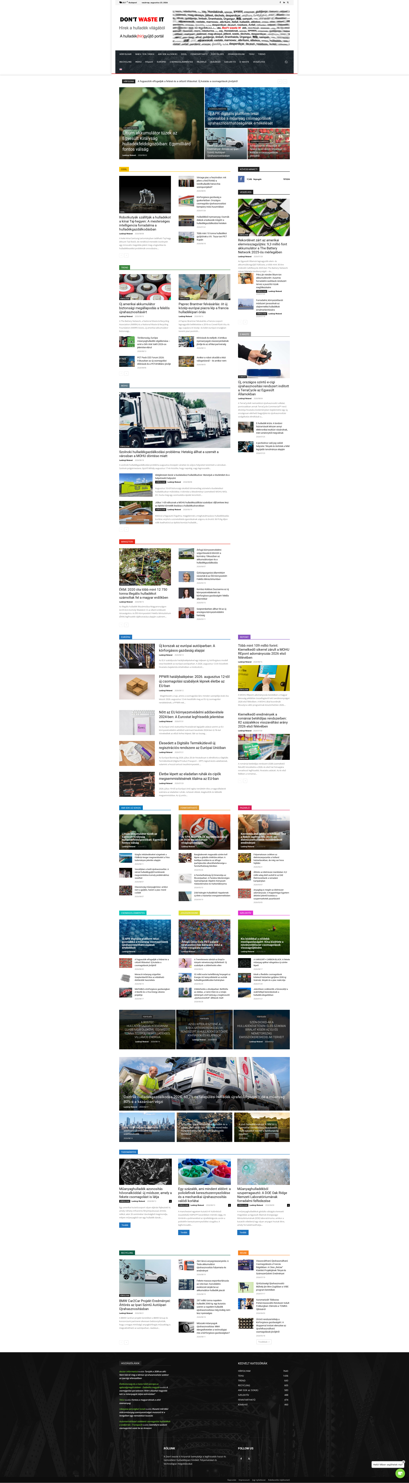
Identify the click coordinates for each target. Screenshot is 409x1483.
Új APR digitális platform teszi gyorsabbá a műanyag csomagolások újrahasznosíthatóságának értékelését (145, 943)
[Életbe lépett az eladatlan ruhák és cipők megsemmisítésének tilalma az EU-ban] (137, 784)
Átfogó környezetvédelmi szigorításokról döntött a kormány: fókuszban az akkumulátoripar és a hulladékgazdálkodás (209, 556)
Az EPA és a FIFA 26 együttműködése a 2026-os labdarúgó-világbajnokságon (204, 839)
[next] (285, 81)
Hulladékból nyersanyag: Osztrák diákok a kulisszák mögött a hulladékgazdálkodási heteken (213, 220)
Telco (121, 1399)
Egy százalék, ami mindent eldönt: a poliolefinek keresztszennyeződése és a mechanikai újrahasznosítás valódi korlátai (204, 1195)
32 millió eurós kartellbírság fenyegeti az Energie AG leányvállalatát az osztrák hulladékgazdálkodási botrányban (212, 977)
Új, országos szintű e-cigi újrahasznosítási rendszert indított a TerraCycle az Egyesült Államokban (263, 388)
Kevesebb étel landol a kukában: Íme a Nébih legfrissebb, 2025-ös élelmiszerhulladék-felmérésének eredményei (263, 838)
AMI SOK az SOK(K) (130, 128)
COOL (122, 212)
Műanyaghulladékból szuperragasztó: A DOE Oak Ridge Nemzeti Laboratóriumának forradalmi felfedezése (262, 1195)
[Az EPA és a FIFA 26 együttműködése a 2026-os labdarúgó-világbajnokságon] (204, 832)
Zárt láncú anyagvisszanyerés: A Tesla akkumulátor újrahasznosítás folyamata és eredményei (187, 81)
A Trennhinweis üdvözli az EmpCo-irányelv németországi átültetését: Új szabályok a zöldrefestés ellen (210, 962)
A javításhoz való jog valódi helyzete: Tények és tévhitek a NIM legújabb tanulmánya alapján (272, 446)
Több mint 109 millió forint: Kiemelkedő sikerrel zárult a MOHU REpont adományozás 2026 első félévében (263, 651)
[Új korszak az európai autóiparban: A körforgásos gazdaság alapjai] (137, 656)
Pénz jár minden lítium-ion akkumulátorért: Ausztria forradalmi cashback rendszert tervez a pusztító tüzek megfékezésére (271, 281)
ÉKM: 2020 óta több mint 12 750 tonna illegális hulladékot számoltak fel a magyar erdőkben (143, 593)
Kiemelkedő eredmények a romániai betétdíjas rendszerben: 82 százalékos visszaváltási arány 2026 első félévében (263, 720)
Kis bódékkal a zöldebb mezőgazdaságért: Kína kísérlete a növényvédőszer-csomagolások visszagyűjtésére (262, 943)
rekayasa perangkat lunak (132, 1408)
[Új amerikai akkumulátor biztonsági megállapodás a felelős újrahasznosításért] (145, 287)
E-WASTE (242, 377)
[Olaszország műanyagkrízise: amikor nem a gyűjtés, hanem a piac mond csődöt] (125, 890)
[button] (286, 62)
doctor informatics (128, 1371)
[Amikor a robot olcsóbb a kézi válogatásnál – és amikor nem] (186, 361)
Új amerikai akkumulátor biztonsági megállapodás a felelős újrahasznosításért (144, 308)
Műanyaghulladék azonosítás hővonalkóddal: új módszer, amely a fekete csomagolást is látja (145, 1193)
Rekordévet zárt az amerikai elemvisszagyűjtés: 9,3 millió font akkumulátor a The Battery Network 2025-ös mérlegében (262, 246)
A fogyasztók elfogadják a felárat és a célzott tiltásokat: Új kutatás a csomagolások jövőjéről (152, 962)
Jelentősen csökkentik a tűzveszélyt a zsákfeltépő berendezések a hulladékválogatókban (271, 992)
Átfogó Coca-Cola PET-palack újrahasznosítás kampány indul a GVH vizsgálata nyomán (201, 944)
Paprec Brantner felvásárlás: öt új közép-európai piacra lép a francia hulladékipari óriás (203, 308)
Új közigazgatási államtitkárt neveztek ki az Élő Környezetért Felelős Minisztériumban (212, 575)
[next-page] (126, 255)
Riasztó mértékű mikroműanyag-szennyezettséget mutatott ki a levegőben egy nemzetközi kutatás (143, 1412)
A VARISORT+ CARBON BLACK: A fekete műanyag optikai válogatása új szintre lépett (272, 962)
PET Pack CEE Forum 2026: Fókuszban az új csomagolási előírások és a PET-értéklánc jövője (154, 360)
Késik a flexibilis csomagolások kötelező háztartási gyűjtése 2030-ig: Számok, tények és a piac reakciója (270, 977)
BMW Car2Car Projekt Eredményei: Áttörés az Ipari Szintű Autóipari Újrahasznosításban (144, 1305)
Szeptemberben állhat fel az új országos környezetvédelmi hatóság (211, 612)
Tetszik (286, 179)
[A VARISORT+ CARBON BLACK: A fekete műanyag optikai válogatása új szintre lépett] (244, 963)
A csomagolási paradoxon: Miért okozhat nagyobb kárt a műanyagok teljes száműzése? (143, 1390)
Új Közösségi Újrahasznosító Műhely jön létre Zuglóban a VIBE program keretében (272, 1286)
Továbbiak (262, 1341)
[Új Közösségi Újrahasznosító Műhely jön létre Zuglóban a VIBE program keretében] (246, 1287)
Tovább (125, 1225)
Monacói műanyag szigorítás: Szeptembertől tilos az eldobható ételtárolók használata (149, 977)
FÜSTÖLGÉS (147, 1017)
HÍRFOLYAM (212, 141)
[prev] (280, 81)
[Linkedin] (284, 2)
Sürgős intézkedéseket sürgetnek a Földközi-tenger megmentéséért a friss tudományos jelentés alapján (152, 857)
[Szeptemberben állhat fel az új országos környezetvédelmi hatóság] (186, 612)
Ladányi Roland (126, 233)
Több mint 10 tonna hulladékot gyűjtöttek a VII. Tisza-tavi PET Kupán (212, 236)
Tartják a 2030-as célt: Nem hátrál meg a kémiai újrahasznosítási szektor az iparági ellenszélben (144, 1375)
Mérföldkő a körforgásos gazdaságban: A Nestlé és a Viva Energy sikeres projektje (152, 992)
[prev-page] (121, 255)
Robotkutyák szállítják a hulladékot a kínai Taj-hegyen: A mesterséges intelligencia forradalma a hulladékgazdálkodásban (145, 223)
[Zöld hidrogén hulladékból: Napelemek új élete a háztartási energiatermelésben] (185, 896)
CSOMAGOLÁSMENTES (217, 109)
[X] (288, 2)
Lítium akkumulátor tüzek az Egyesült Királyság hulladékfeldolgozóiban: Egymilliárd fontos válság (144, 838)
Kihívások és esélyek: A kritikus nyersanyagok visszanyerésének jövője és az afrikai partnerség (213, 341)
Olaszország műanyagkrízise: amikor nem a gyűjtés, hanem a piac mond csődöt (151, 890)
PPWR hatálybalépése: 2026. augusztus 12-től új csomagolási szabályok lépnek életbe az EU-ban (194, 681)
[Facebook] (280, 2)
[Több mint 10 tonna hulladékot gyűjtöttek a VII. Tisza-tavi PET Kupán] (186, 237)
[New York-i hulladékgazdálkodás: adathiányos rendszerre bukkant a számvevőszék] (147, 1127)
